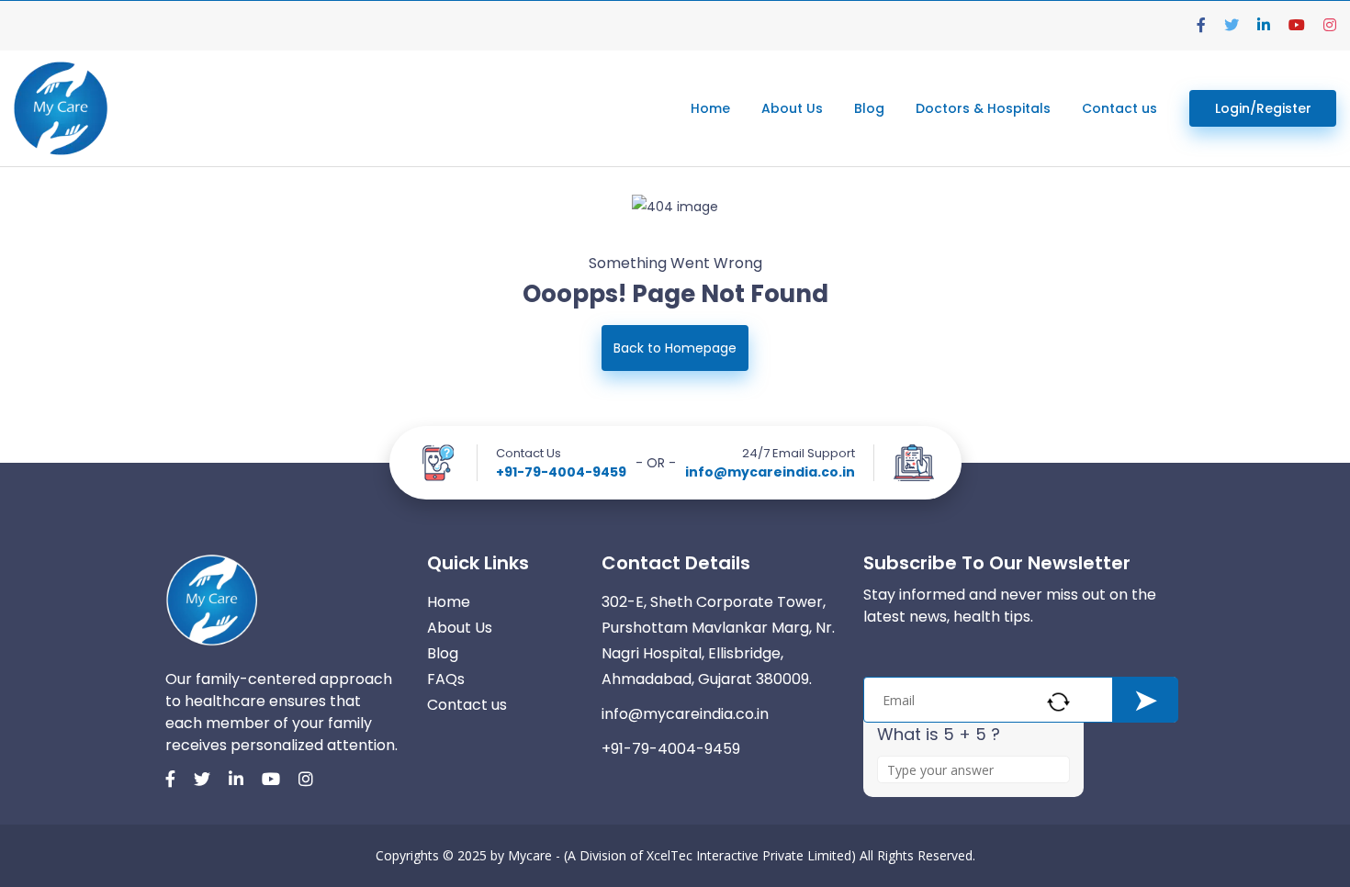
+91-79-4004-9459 (561, 472)
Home (710, 108)
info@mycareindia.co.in (770, 472)
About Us (792, 108)
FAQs (446, 679)
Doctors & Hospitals (983, 108)
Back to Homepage (675, 348)
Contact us (1119, 108)
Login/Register (1263, 108)
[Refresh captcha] (1058, 702)
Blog (869, 108)
